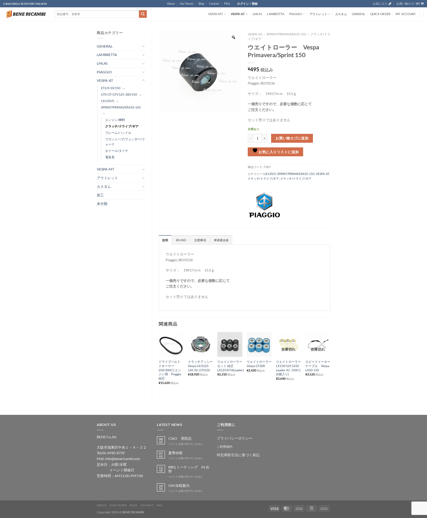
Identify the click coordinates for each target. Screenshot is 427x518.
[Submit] (143, 14)
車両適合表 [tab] (221, 240)
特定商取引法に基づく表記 (238, 455)
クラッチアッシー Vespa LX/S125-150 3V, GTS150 (200, 366)
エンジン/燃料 (115, 120)
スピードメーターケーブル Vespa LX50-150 (317, 366)
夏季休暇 (175, 453)
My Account (406, 14)
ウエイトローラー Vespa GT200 (259, 364)
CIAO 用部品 (179, 438)
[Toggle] (143, 46)
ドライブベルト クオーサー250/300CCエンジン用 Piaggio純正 (171, 370)
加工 (100, 195)
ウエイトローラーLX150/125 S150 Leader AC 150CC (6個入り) (288, 368)
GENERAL (358, 14)
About (171, 3)
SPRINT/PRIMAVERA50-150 (121, 107)
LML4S (257, 14)
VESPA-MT (215, 14)
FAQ (227, 3)
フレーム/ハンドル (118, 133)
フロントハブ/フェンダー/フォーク (125, 141)
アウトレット (318, 14)
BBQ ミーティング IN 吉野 (188, 469)
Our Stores (186, 3)
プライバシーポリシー (234, 438)
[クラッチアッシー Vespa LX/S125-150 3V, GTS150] (200, 344)
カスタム (341, 14)
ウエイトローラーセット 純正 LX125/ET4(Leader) (230, 366)
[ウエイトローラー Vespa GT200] (259, 344)
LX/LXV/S (107, 101)
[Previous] (159, 365)
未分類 (102, 203)
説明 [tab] (165, 240)
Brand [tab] (181, 240)
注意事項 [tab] (200, 240)
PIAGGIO (295, 14)
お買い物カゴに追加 (292, 138)
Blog (201, 3)
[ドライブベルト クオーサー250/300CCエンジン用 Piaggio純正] (171, 344)
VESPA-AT (238, 14)
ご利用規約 (224, 446)
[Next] (330, 365)
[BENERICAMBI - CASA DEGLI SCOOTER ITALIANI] (25, 14)
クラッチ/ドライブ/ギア (122, 126)
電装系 (110, 157)
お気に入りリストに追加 (278, 152)
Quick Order (380, 14)
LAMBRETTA (275, 14)
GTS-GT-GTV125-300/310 (119, 94)
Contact (214, 3)
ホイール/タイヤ (116, 151)
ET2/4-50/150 (110, 88)
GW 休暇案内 (178, 485)
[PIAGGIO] (264, 205)
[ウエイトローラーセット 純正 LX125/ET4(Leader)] (229, 344)
